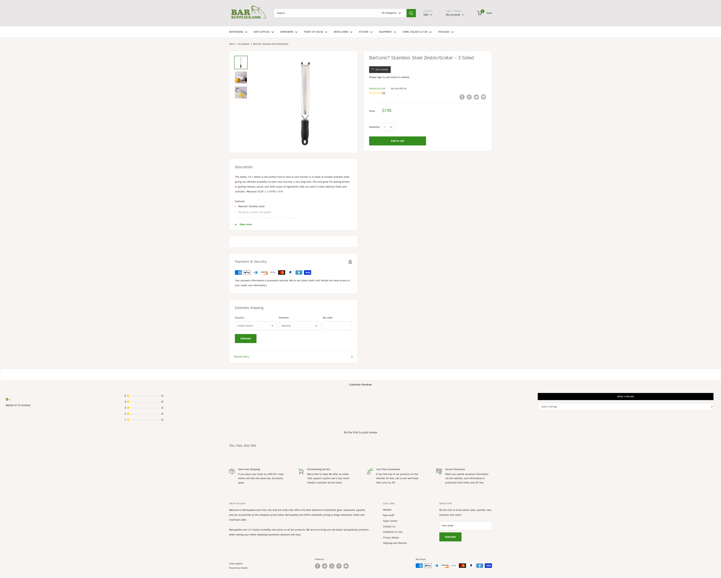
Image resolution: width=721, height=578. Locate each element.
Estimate (246, 338)
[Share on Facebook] (462, 97)
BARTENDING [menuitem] (236, 32)
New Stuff (388, 515)
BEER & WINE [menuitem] (341, 32)
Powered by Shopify (238, 568)
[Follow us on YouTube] (346, 566)
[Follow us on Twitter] (324, 566)
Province (284, 318)
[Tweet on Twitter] (476, 97)
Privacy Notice (391, 538)
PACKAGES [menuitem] (443, 32)
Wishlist (387, 510)
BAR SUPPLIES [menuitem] (262, 32)
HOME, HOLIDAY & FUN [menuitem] (415, 32)
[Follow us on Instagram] (331, 566)
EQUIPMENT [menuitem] (385, 32)
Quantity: (374, 127)
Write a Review (625, 396)
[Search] (411, 13)
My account (453, 15)
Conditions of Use (392, 532)
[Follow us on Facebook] (317, 566)
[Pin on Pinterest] (469, 97)
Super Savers (390, 521)
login (379, 77)
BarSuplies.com (377, 88)
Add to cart (397, 141)
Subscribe (450, 537)
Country (239, 318)
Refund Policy (241, 357)
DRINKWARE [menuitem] (286, 32)
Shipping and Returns (395, 543)
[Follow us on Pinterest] (339, 566)
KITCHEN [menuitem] (363, 32)
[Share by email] (483, 97)
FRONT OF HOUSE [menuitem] (313, 32)
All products (243, 44)
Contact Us (389, 526)
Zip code (327, 318)
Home (232, 44)
